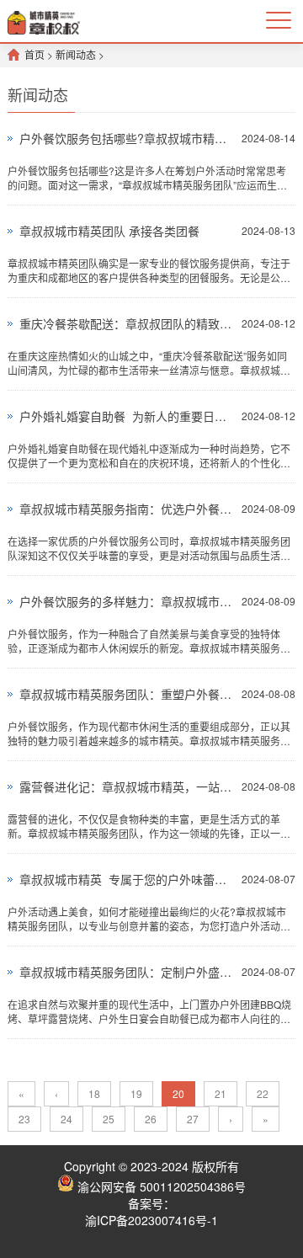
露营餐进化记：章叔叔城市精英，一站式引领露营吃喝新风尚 (126, 786)
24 (66, 1118)
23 (24, 1118)
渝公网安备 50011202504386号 (160, 1186)
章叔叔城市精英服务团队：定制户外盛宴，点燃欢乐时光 (126, 971)
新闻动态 (76, 54)
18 (94, 1093)
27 (193, 1118)
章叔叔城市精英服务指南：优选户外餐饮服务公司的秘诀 (126, 508)
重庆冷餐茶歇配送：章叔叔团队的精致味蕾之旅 (126, 323)
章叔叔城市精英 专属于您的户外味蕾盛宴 (126, 879)
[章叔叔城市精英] (44, 20)
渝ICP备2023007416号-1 (151, 1220)
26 (151, 1118)
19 (136, 1093)
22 (262, 1093)
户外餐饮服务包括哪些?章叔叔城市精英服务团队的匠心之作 (126, 138)
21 (220, 1093)
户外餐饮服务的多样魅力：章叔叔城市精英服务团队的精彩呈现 (126, 601)
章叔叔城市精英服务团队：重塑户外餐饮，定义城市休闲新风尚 (126, 693)
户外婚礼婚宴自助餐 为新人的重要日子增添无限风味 (126, 416)
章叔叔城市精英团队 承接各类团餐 (109, 230)
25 (108, 1118)
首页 (34, 54)
